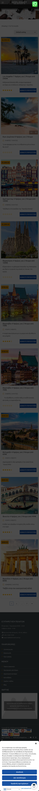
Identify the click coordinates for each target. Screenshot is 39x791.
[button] (36, 743)
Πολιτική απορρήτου (24, 788)
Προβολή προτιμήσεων (19, 783)
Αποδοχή (19, 772)
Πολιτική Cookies (12, 788)
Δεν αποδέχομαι (20, 778)
